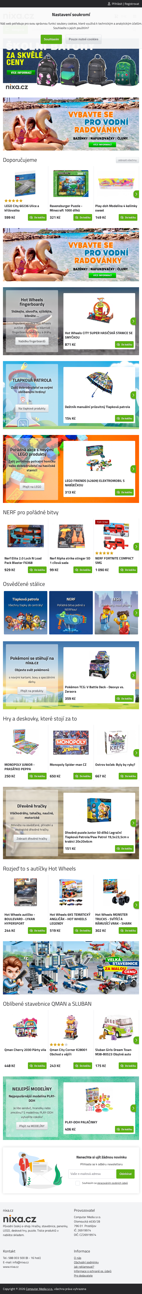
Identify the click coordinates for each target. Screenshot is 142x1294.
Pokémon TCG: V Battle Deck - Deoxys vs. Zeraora (94, 689)
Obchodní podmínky (86, 1262)
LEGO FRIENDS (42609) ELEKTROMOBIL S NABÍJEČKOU (95, 483)
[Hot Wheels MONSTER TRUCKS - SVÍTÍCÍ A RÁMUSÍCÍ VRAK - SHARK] (116, 892)
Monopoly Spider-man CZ (68, 764)
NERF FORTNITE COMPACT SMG (114, 560)
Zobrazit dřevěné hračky (32, 838)
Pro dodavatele (83, 1275)
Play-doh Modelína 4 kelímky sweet (116, 208)
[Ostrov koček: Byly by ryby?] (116, 743)
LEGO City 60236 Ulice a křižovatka (21, 208)
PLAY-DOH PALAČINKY (81, 1122)
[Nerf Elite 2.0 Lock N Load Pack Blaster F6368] (25, 536)
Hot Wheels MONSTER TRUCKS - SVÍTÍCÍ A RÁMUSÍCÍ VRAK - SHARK (113, 919)
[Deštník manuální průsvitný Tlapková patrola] (99, 385)
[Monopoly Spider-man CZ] (71, 743)
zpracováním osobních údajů (112, 1183)
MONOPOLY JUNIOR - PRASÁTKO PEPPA (19, 766)
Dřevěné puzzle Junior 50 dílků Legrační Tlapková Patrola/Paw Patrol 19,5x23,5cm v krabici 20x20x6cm (97, 837)
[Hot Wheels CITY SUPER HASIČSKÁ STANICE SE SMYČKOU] (99, 311)
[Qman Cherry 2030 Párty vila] (25, 1028)
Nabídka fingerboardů (31, 341)
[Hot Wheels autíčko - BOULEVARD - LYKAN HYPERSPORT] (25, 892)
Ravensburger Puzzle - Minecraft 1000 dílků (66, 208)
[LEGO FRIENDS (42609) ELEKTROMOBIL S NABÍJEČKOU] (99, 459)
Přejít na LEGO (32, 486)
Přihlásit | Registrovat (125, 3)
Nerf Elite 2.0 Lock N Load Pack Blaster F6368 (23, 560)
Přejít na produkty (32, 691)
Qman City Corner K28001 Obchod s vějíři (68, 1052)
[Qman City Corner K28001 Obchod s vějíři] (71, 1028)
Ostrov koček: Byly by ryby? (115, 764)
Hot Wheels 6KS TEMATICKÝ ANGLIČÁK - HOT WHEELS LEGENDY (70, 919)
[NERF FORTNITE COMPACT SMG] (116, 536)
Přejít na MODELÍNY (32, 1126)
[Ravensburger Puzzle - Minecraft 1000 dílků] (71, 184)
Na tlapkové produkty (31, 408)
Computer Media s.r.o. (39, 1289)
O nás (77, 1258)
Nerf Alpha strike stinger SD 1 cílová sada (70, 560)
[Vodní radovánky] (71, 124)
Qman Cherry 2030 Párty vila (25, 1049)
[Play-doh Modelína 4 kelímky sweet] (116, 184)
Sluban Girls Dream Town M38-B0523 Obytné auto (113, 1052)
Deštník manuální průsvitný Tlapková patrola (97, 406)
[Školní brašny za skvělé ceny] (71, 65)
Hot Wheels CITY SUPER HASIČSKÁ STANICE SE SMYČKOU (99, 335)
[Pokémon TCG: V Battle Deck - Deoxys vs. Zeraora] (99, 665)
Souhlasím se (105, 1183)
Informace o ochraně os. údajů (92, 1271)
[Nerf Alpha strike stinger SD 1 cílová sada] (71, 536)
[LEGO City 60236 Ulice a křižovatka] (25, 184)
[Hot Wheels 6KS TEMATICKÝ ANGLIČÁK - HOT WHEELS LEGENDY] (71, 892)
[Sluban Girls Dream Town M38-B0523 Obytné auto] (116, 1028)
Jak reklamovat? (84, 1266)
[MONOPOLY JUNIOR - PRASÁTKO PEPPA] (25, 742)
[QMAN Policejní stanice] (71, 967)
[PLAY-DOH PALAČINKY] (99, 1100)
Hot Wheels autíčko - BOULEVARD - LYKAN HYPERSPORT (19, 919)
